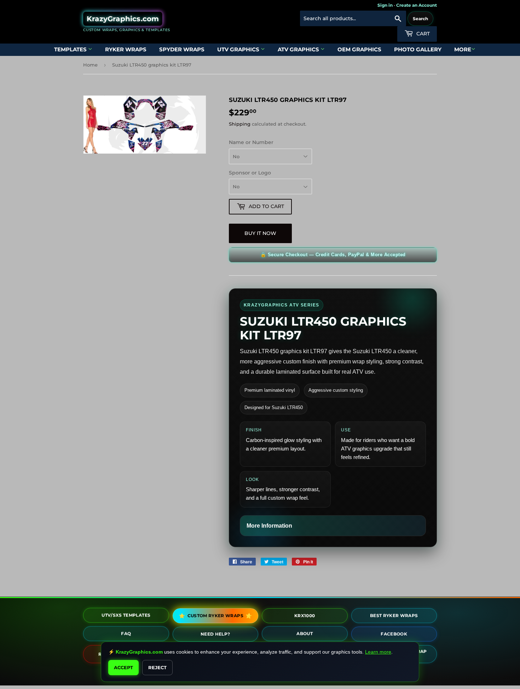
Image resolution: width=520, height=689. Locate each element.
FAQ (126, 633)
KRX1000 (304, 614)
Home (90, 65)
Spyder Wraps (181, 49)
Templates (71, 49)
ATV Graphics (299, 49)
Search (420, 18)
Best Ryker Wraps (394, 614)
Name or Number (251, 142)
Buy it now (260, 233)
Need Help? (215, 632)
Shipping (239, 124)
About (304, 633)
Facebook (394, 632)
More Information (269, 526)
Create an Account (416, 5)
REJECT (157, 667)
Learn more (378, 652)
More (462, 49)
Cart (422, 33)
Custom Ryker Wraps (215, 615)
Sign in (385, 5)
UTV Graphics (239, 49)
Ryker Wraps (125, 49)
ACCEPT (123, 667)
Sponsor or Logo (250, 173)
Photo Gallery (417, 49)
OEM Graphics (359, 49)
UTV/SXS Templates (126, 614)
